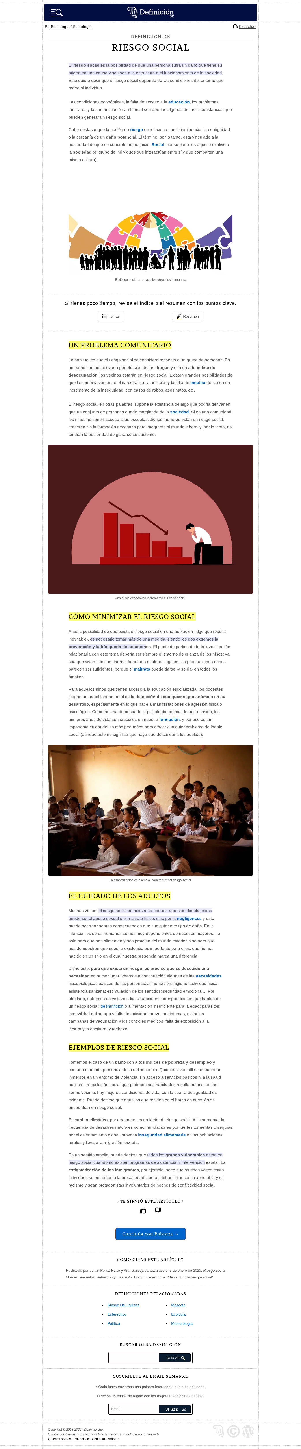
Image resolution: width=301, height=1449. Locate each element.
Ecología (178, 1314)
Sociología (82, 27)
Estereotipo (117, 1314)
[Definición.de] (150, 12)
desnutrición (112, 1006)
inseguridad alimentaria (162, 1135)
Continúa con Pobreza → (150, 1234)
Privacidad (81, 1439)
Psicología (60, 27)
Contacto (98, 1439)
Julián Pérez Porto (104, 1270)
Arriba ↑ (113, 1439)
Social (158, 144)
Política (114, 1324)
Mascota (178, 1305)
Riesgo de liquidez (123, 1305)
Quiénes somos (59, 1439)
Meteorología (182, 1324)
